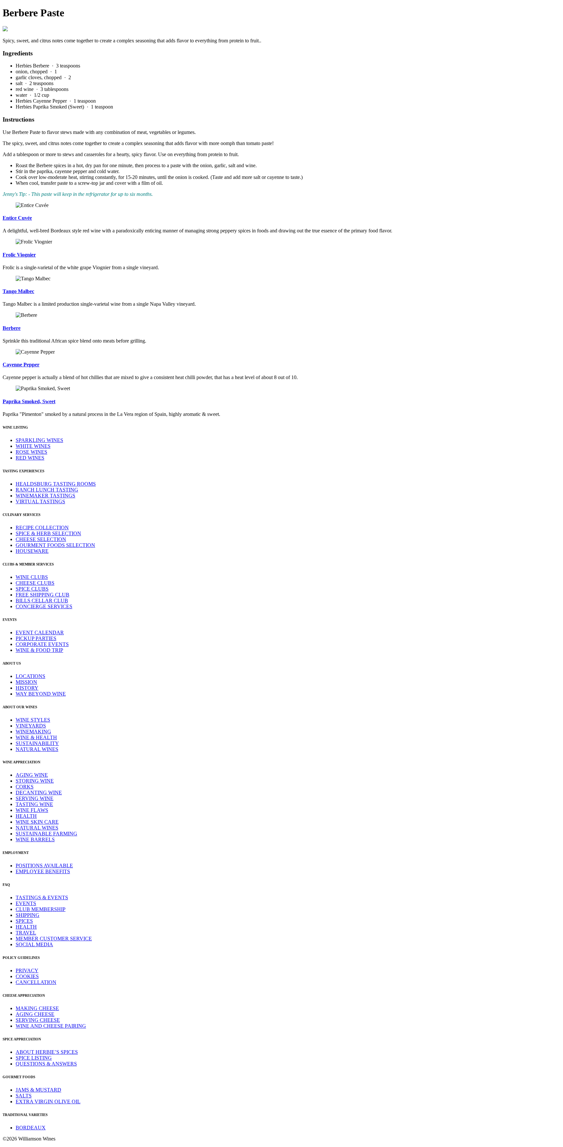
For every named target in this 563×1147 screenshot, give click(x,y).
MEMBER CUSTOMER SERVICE (54, 938)
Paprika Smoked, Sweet (29, 401)
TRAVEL (26, 932)
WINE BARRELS (35, 839)
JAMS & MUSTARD (38, 1090)
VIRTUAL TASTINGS (40, 501)
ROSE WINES (31, 452)
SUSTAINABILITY (37, 743)
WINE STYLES (33, 720)
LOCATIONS (30, 676)
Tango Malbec (18, 291)
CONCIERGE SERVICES (44, 606)
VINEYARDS (31, 725)
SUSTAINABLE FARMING (46, 833)
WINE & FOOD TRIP (39, 650)
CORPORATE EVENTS (42, 644)
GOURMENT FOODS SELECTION (55, 545)
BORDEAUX (31, 1127)
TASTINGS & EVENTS (42, 897)
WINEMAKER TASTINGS (45, 495)
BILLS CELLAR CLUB (42, 600)
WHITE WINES (33, 446)
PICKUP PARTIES (36, 638)
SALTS (24, 1095)
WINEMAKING (33, 731)
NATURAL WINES (37, 749)
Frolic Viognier (19, 254)
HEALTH (26, 816)
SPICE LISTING (34, 1058)
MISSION (26, 682)
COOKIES (27, 976)
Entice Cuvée (17, 218)
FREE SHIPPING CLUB (42, 594)
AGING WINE (32, 775)
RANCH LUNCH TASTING (47, 490)
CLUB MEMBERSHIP (40, 909)
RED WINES (30, 458)
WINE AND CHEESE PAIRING (51, 1026)
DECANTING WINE (39, 792)
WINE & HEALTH (36, 737)
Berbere (12, 328)
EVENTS (26, 903)
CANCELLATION (36, 982)
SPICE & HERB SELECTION (48, 533)
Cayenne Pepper (21, 364)
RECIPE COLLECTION (42, 527)
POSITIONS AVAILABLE (44, 865)
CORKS (25, 786)
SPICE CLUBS (32, 589)
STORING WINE (35, 781)
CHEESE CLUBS (35, 583)
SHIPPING (27, 915)
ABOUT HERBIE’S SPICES (47, 1052)
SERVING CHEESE (38, 1020)
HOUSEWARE (32, 551)
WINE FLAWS (32, 810)
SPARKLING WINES (39, 440)
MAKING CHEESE (37, 1008)
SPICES (24, 921)
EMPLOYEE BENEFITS (43, 871)
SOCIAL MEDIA (34, 944)
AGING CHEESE (35, 1014)
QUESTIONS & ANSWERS (46, 1063)
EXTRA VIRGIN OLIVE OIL (48, 1101)
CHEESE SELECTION (41, 539)
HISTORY (27, 688)
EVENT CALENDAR (40, 632)
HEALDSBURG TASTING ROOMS (56, 484)
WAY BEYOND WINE (41, 694)
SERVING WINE (34, 798)
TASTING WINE (34, 804)
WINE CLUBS (32, 577)
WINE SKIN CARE (37, 822)
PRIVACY (27, 970)
